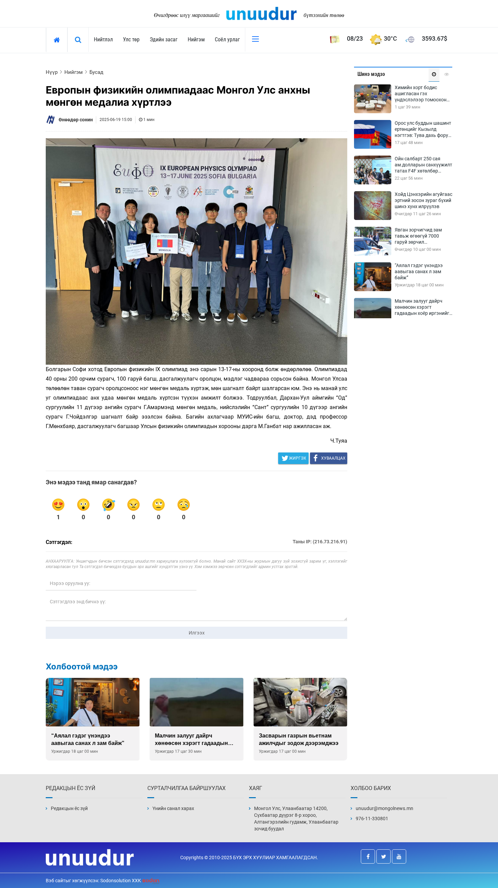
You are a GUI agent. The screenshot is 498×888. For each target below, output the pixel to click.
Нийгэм (196, 39)
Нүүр (52, 72)
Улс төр (131, 39)
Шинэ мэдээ (371, 74)
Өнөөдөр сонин (76, 119)
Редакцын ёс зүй (69, 808)
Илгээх (197, 632)
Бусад (96, 72)
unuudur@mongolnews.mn (384, 808)
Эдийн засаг (164, 39)
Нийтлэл (103, 39)
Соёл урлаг (227, 39)
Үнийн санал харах (173, 808)
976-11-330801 (372, 818)
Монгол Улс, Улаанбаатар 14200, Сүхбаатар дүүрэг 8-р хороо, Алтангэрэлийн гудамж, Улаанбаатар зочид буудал (296, 818)
